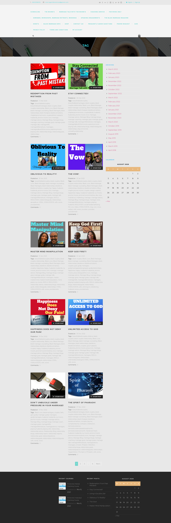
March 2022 (113, 98)
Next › (98, 464)
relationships (35, 134)
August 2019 (113, 134)
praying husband (74, 282)
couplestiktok (51, 115)
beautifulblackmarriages (39, 106)
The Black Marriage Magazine (116, 18)
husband (59, 115)
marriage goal (49, 122)
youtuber (91, 209)
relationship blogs (46, 132)
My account (77, 30)
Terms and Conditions (59, 30)
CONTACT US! (78, 24)
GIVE (136, 24)
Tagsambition (73, 452)
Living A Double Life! (97, 494)
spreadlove (34, 202)
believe (90, 336)
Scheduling (35, 12)
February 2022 (114, 102)
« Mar (108, 201)
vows (99, 207)
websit (70, 209)
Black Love (49, 108)
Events (36, 24)
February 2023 (114, 73)
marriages (49, 127)
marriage (55, 118)
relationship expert (41, 434)
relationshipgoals (58, 132)
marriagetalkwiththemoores (40, 129)
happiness (71, 193)
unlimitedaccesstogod (76, 360)
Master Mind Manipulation (47, 251)
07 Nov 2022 (80, 407)
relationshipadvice (49, 436)
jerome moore (43, 118)
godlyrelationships (95, 268)
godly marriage (39, 415)
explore (98, 190)
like (97, 195)
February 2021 (114, 106)
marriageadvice (51, 427)
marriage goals (60, 122)
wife (56, 202)
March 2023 (113, 69)
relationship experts (55, 434)
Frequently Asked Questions (100, 24)
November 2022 (114, 85)
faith (61, 412)
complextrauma (73, 424)
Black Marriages (54, 110)
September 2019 (114, 130)
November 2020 (114, 118)
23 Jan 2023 (80, 178)
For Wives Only (115, 12)
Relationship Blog (50, 431)
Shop (67, 24)
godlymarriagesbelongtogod (78, 268)
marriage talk (35, 125)
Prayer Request (123, 24)
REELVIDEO (35, 200)
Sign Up (137, 2)
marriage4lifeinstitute (38, 127)
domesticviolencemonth (76, 431)
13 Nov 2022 (43, 410)
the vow (71, 207)
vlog (91, 207)
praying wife (35, 132)
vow (95, 207)
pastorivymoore (56, 129)
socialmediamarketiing (92, 205)
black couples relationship (83, 339)
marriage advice (36, 120)
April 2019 (112, 142)
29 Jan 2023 (43, 178)
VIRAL (41, 202)
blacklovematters (57, 113)
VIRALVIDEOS (49, 202)
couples (46, 188)
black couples (52, 106)
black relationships (48, 186)
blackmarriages (48, 412)
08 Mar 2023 (80, 98)
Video (76, 207)
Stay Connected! (78, 93)
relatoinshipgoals (58, 438)
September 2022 (115, 94)
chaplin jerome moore (75, 190)
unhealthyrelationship (75, 131)
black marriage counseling (40, 110)
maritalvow (72, 197)
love (50, 118)
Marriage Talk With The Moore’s (72, 12)
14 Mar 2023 (43, 101)
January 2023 (113, 77)
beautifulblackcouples (42, 103)
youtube (84, 209)
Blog (99, 188)
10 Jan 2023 (43, 256)
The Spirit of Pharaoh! (82, 402)
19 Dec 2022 (43, 336)
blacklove (59, 186)
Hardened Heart (91, 431)
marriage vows (95, 200)
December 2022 (114, 81)
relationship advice (37, 284)
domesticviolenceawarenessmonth (80, 428)
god (75, 266)
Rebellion (91, 445)
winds (36, 441)
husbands (34, 118)
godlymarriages (36, 417)
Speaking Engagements (90, 18)
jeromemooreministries (87, 195)
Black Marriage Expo (52, 24)
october (78, 445)
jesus (75, 273)
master (56, 277)
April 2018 (112, 150)
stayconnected (82, 129)
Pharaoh (85, 445)
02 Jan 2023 (80, 256)
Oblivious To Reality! (44, 174)
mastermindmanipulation (48, 280)
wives (60, 202)
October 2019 (113, 126)
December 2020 (114, 114)
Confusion (83, 424)
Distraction (91, 424)
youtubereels (35, 205)
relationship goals (87, 447)
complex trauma (86, 421)
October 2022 (113, 89)
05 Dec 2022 (80, 334)
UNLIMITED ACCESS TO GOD (83, 329)
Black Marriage (58, 108)
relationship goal (36, 436)
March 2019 (112, 146)
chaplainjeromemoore (38, 115)
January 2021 (113, 110)
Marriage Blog (47, 120)
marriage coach (57, 422)
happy (54, 188)
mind (60, 280)
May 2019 (112, 138)
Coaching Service (98, 12)
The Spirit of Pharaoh (85, 452)
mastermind (35, 280)
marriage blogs (58, 120)
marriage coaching (37, 122)
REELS (56, 197)
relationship (56, 429)
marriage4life (44, 125)
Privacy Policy (39, 30)
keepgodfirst (82, 273)
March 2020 (113, 122)
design (92, 190)
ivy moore (98, 193)
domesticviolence (74, 426)
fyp (50, 188)
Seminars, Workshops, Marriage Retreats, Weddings (55, 18)
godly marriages (83, 266)
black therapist (45, 113)
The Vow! (73, 174)
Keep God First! (77, 251)
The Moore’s (50, 12)
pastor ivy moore (36, 282)
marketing (80, 197)
